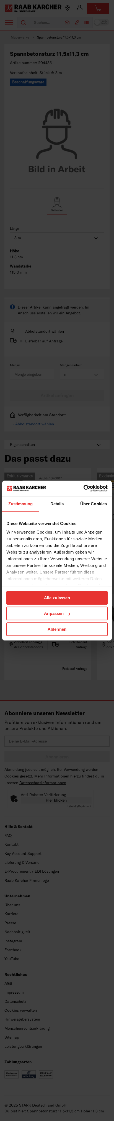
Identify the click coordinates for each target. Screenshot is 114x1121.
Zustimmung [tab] (20, 503)
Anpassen (54, 613)
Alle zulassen (57, 597)
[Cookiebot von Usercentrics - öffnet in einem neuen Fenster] (83, 488)
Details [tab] (57, 503)
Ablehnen (57, 629)
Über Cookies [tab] (93, 503)
